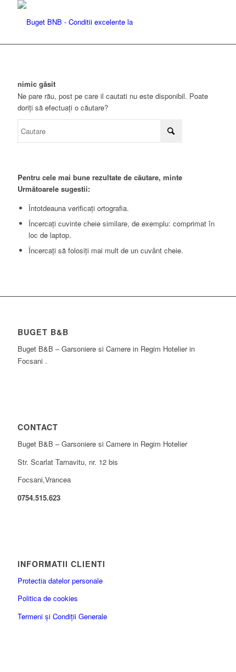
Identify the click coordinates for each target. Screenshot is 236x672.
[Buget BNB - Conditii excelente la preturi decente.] (98, 22)
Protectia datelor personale (60, 580)
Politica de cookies (48, 598)
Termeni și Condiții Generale (62, 616)
